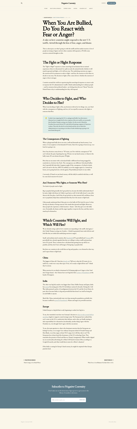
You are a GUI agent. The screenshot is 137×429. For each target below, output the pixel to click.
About (91, 8)
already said (66, 261)
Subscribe (112, 3)
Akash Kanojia (48, 17)
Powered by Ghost (112, 422)
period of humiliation (61, 300)
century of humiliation (83, 272)
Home (45, 8)
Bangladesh (69, 238)
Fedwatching (67, 8)
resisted (47, 287)
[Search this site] (21, 3)
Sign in (103, 3)
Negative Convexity (68, 3)
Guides (75, 8)
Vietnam (88, 238)
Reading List (83, 8)
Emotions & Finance (55, 8)
